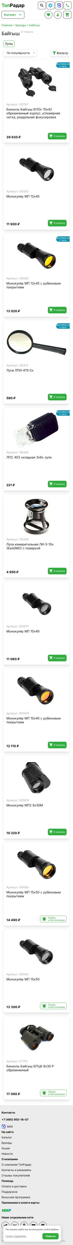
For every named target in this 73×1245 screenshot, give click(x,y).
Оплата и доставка (14, 1186)
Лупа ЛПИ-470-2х (19, 370)
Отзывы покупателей (16, 1175)
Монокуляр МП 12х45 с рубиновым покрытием (33, 285)
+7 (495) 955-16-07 (15, 1119)
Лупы (9, 44)
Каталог (7, 1137)
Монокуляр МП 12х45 (23, 196)
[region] (36, 81)
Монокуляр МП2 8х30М (24, 805)
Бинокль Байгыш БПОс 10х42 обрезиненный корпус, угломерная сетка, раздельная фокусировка (33, 113)
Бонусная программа (16, 1197)
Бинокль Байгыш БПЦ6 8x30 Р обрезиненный (30, 1068)
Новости (7, 1153)
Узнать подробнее (16, 1236)
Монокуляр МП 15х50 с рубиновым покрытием (33, 894)
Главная (7, 25)
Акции (6, 1148)
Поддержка (9, 1191)
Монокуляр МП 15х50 (23, 979)
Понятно (50, 1236)
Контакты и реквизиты (16, 1170)
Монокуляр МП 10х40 (23, 631)
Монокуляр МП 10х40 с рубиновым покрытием (33, 720)
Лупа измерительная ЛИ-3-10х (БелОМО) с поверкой (30, 546)
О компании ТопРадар (16, 1164)
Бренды (20, 25)
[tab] (34, 98)
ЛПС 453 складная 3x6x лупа (29, 457)
